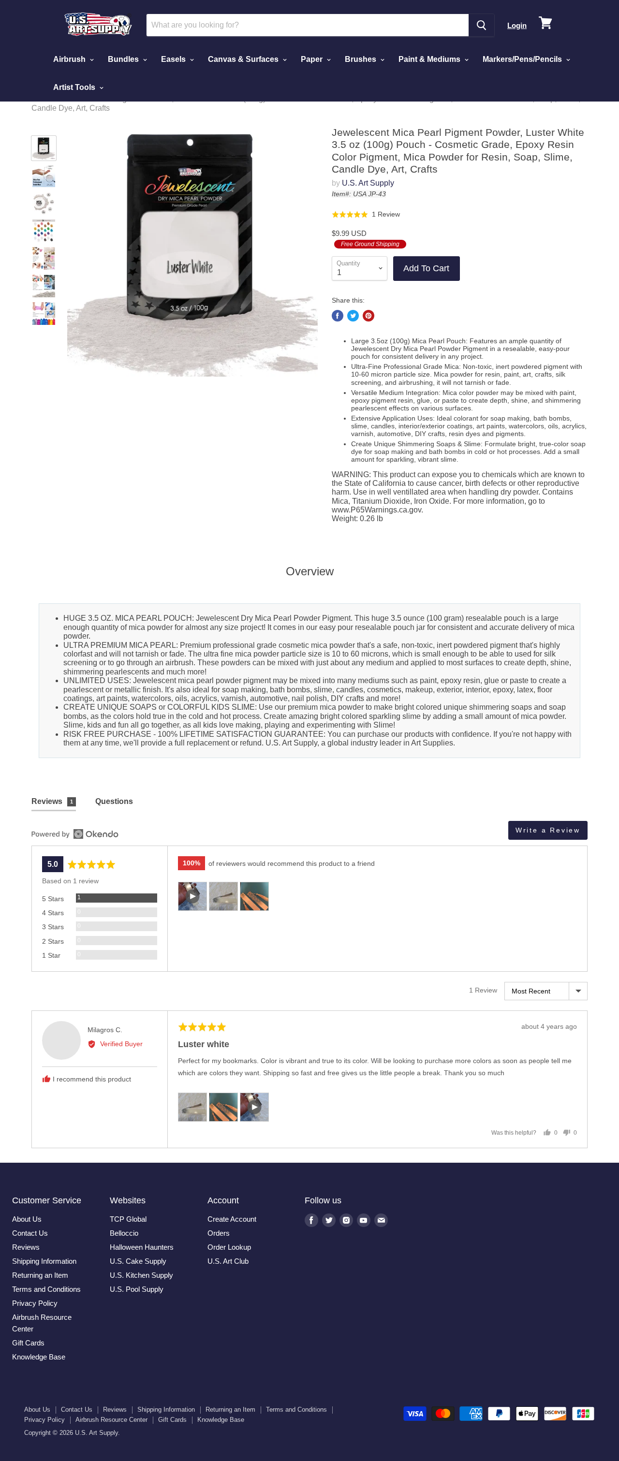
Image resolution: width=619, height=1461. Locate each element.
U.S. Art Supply (368, 183)
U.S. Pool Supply (136, 1289)
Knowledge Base (38, 1357)
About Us (27, 1219)
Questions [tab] (114, 801)
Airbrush (70, 59)
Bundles (124, 59)
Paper (312, 59)
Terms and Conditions (46, 1289)
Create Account (231, 1219)
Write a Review (548, 830)
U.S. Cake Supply (138, 1261)
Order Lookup (229, 1247)
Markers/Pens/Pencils (523, 59)
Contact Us (30, 1233)
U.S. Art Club (228, 1261)
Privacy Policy (35, 1303)
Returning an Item (40, 1275)
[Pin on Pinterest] (368, 315)
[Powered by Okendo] (74, 834)
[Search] (481, 25)
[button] (366, 214)
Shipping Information (44, 1261)
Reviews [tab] (52, 801)
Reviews (26, 1247)
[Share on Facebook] (337, 315)
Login (517, 25)
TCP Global (128, 1219)
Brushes (361, 59)
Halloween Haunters (142, 1247)
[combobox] (308, 25)
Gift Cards (28, 1343)
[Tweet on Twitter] (353, 315)
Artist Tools (75, 87)
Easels (174, 59)
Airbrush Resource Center (111, 1419)
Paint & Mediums (430, 59)
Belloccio (124, 1233)
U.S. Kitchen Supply (141, 1275)
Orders (218, 1233)
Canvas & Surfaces (244, 59)
